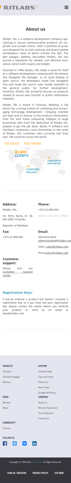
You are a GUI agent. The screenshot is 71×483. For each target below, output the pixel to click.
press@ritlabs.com (57, 253)
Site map (59, 473)
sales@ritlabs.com (57, 246)
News (5, 407)
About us (42, 402)
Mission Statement (47, 407)
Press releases (32, 143)
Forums (6, 428)
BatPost (7, 382)
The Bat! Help (45, 371)
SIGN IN (11, 473)
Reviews (7, 402)
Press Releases (46, 413)
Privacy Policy (40, 473)
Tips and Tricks (45, 376)
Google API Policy (47, 392)
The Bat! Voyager (11, 376)
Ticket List (43, 382)
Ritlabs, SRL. (37, 462)
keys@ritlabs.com (13, 313)
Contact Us (43, 418)
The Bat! (7, 371)
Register (21, 473)
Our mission (12, 143)
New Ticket (43, 387)
